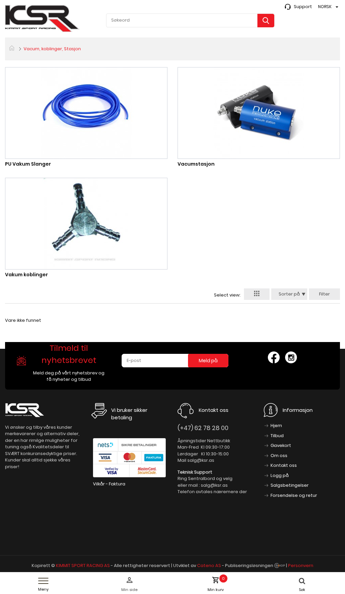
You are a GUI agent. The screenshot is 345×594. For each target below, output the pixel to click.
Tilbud (277, 435)
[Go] (265, 20)
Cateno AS (209, 565)
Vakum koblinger (26, 274)
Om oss (279, 455)
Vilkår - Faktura (109, 484)
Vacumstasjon (196, 164)
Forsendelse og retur (294, 495)
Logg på (280, 475)
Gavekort (281, 445)
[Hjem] (11, 47)
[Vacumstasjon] (258, 113)
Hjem (276, 425)
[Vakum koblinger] (86, 223)
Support (303, 6)
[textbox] (190, 20)
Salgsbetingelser (290, 485)
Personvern (300, 565)
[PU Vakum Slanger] (86, 113)
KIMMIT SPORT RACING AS (83, 565)
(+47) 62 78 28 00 (203, 428)
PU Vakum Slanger (28, 164)
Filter (324, 294)
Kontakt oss (284, 465)
